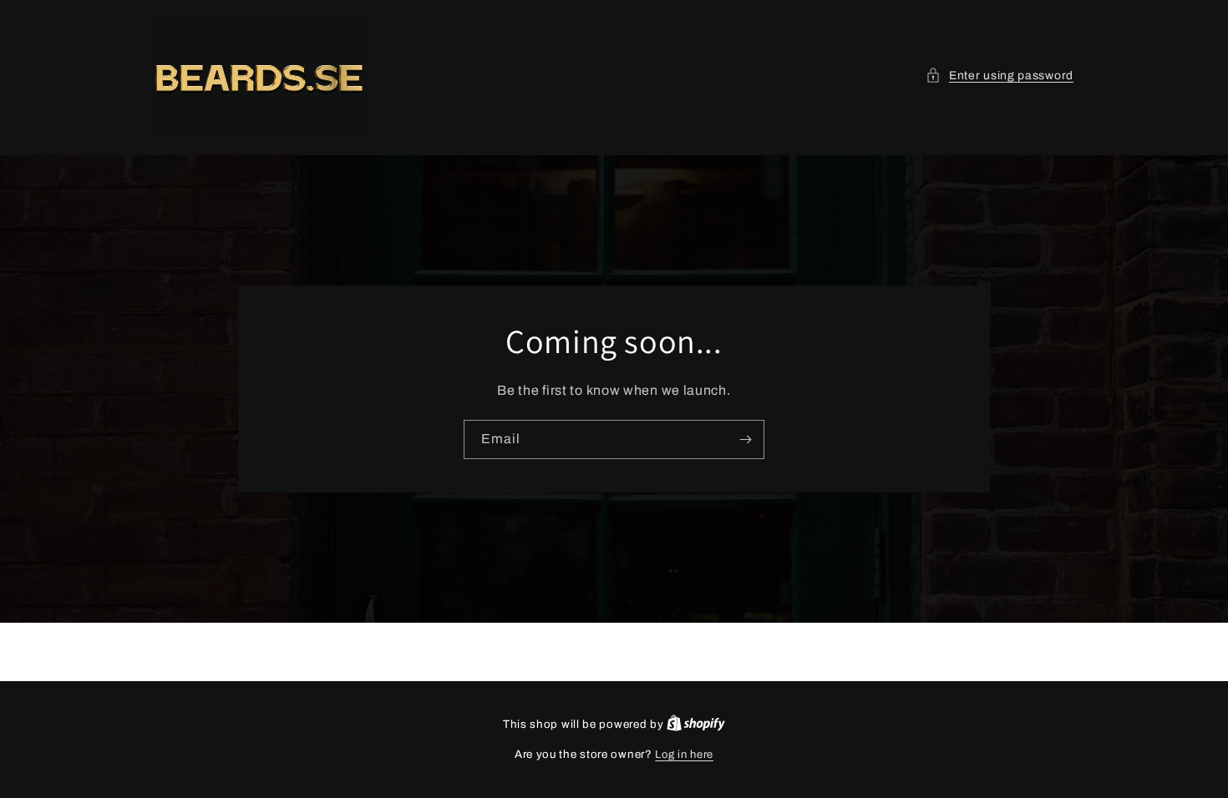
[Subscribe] (745, 439)
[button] (999, 75)
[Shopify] (696, 724)
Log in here (684, 754)
